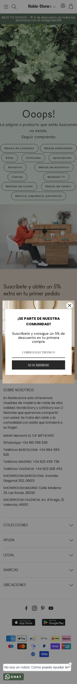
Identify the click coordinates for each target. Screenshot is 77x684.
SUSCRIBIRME (38, 365)
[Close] (70, 305)
